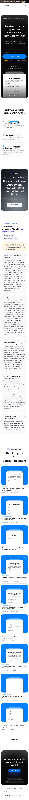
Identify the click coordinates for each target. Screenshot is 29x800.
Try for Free (14, 770)
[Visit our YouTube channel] (7, 795)
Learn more (14, 204)
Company (8, 788)
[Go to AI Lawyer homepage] (5, 5)
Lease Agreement (14, 18)
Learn (14, 788)
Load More (15, 739)
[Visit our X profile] (5, 795)
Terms (20, 788)
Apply (23, 1)
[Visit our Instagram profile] (9, 795)
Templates (4, 18)
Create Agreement (14, 56)
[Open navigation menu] (25, 5)
